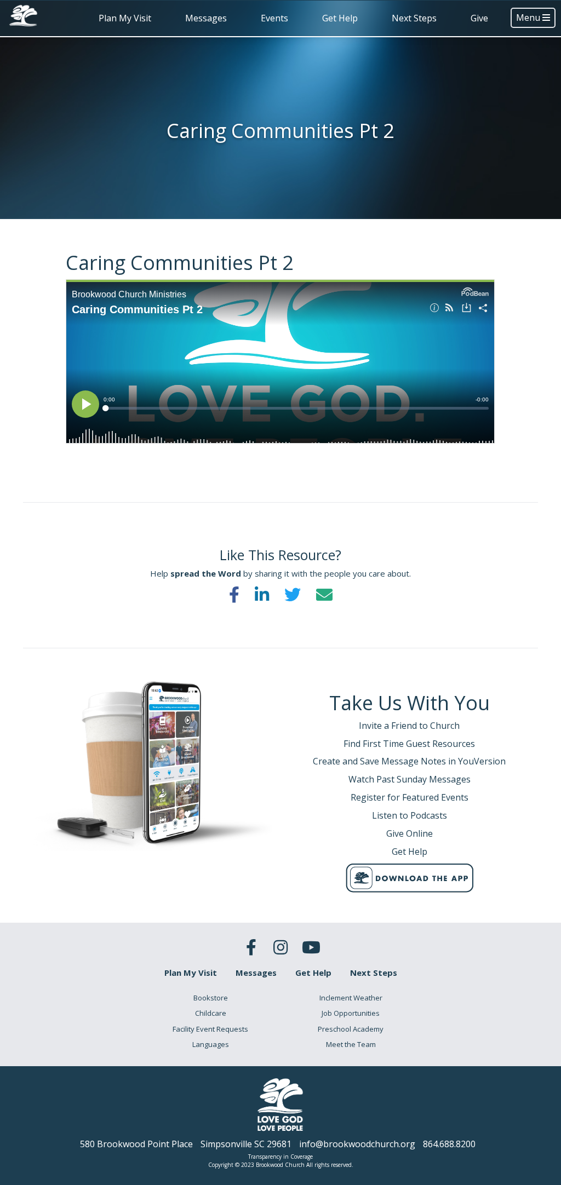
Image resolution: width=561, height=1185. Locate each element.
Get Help (340, 18)
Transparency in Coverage (280, 1156)
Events (274, 18)
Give (479, 18)
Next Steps (414, 18)
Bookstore (210, 998)
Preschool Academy (350, 1029)
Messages (206, 18)
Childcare (210, 1013)
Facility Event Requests (210, 1029)
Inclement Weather (350, 998)
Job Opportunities (351, 1013)
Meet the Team (351, 1044)
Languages (210, 1044)
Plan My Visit (125, 18)
